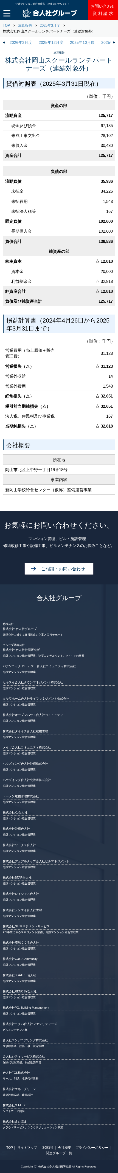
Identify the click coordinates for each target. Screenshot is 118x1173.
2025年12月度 (51, 43)
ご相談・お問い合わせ (63, 569)
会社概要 (64, 1147)
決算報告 (25, 25)
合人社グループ (59, 598)
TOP (6, 25)
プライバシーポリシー (91, 1147)
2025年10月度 (82, 43)
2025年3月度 (50, 25)
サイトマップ (27, 1147)
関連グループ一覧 (59, 1153)
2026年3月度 (21, 43)
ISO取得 (47, 1147)
